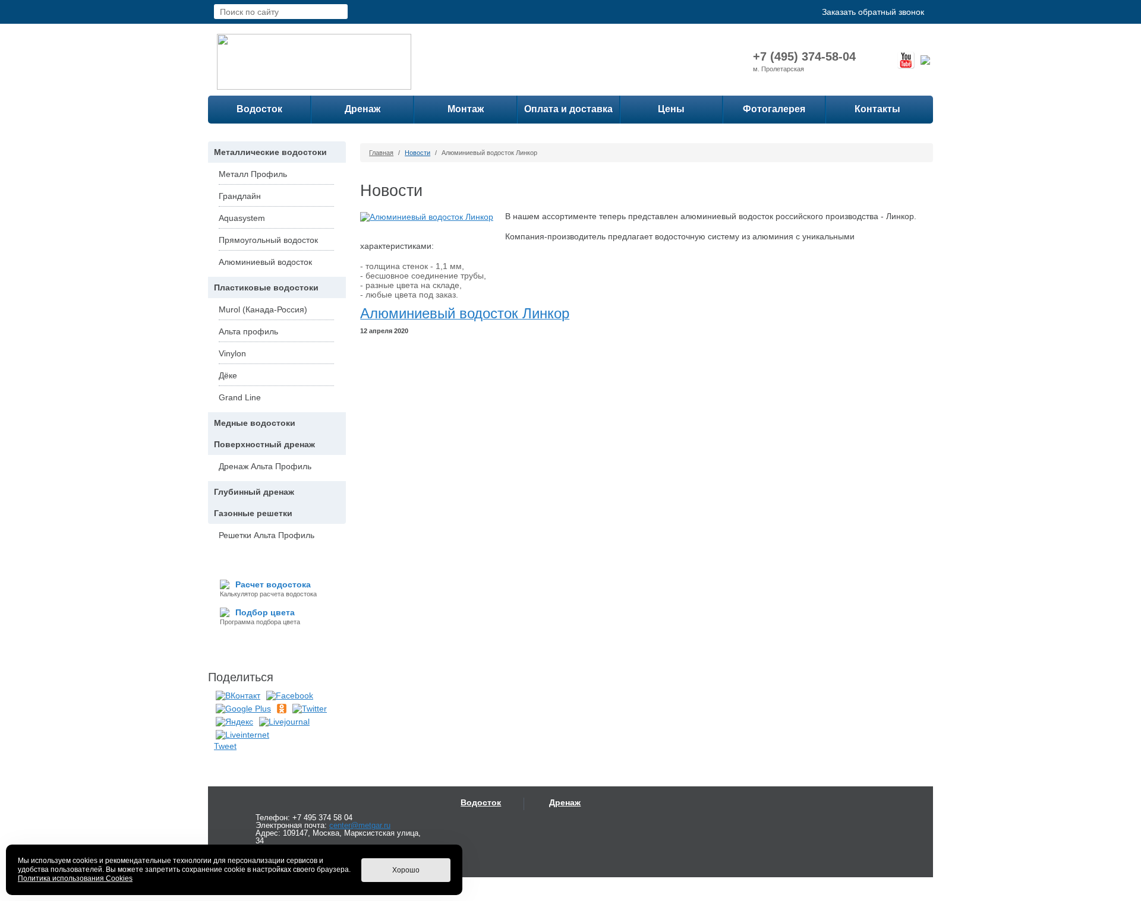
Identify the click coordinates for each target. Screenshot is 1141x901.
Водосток (259, 109)
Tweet (225, 746)
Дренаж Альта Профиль (265, 466)
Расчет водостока (273, 584)
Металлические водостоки (270, 152)
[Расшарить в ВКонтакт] (238, 695)
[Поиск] (339, 11)
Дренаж (362, 109)
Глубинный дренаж (254, 492)
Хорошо (406, 870)
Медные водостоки (254, 423)
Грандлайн (240, 196)
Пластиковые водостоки (266, 287)
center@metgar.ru (359, 825)
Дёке (228, 375)
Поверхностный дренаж (264, 444)
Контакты (877, 109)
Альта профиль (248, 331)
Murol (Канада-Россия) (263, 309)
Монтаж (465, 109)
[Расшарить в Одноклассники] (281, 708)
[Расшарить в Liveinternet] (242, 734)
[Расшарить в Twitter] (310, 708)
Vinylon (232, 353)
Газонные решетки (253, 513)
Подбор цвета (265, 612)
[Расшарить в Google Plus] (243, 708)
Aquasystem (242, 218)
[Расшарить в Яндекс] (234, 721)
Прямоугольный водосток (268, 240)
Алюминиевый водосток (265, 262)
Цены (671, 109)
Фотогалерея (774, 109)
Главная (381, 152)
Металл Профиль (253, 174)
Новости (417, 152)
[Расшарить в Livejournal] (284, 721)
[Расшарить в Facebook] (289, 695)
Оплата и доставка (568, 109)
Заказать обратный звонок (873, 12)
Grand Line (240, 397)
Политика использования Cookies (75, 878)
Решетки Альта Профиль (266, 535)
